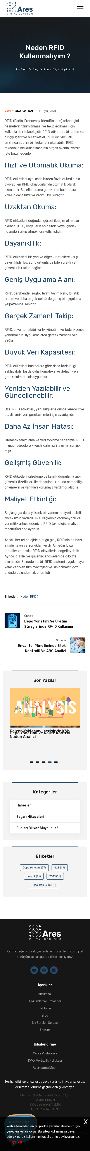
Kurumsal (45, 994)
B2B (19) (59, 867)
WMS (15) (55, 876)
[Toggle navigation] (80, 8)
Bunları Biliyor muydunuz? (37, 828)
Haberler (23, 805)
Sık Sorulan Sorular (45, 1022)
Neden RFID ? (29, 596)
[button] (33, 761)
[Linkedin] (54, 970)
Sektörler (45, 1008)
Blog (35, 69)
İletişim (45, 1030)
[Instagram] (44, 970)
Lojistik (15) (34, 876)
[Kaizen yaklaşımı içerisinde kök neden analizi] (45, 707)
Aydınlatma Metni (45, 1067)
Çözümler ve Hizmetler (45, 1001)
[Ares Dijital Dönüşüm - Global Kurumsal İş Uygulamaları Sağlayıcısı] (20, 8)
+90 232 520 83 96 (47, 1109)
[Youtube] (34, 970)
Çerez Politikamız (45, 1053)
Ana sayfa (21, 69)
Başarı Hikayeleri (30, 817)
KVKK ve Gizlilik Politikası (45, 1060)
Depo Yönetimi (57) (34, 867)
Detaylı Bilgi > (16, 1142)
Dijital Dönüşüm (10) (44, 885)
